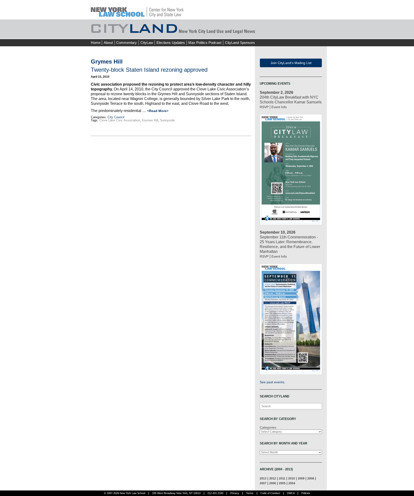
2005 (282, 483)
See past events (272, 382)
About (108, 43)
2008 (310, 478)
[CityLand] (137, 9)
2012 (272, 478)
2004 (291, 483)
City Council (116, 117)
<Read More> (157, 111)
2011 (282, 478)
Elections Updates (170, 43)
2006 (272, 483)
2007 (263, 483)
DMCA (290, 493)
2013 (263, 478)
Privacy (234, 493)
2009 (301, 478)
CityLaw (146, 43)
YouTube (323, 33)
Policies (305, 493)
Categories (268, 427)
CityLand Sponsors (240, 43)
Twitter (314, 33)
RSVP (264, 107)
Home (95, 43)
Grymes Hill (150, 120)
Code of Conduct (270, 493)
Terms (249, 493)
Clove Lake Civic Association (119, 120)
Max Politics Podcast (204, 43)
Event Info (279, 107)
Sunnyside (167, 120)
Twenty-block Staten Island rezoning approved (149, 69)
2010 (291, 478)
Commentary (126, 43)
